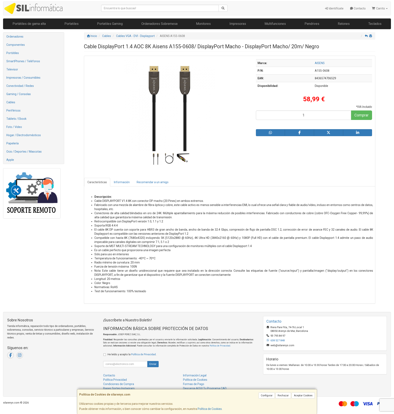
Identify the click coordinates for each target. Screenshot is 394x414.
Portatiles (71, 24)
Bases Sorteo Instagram (119, 388)
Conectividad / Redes (20, 85)
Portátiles (12, 53)
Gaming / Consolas (18, 94)
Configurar (267, 395)
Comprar (361, 115)
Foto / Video (14, 127)
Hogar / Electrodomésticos (23, 135)
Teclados (374, 24)
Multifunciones (275, 24)
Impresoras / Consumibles (23, 77)
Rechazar (283, 395)
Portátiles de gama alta (29, 24)
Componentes (15, 44)
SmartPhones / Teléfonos (23, 61)
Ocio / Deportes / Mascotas (24, 151)
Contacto (359, 8)
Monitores (203, 24)
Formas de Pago (193, 384)
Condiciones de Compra (118, 384)
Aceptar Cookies (303, 395)
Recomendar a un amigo (152, 182)
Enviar (152, 364)
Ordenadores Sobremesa (159, 24)
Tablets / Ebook (16, 118)
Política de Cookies (210, 409)
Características (97, 182)
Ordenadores (14, 36)
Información (122, 182)
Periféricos (13, 110)
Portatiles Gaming (110, 24)
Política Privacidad (115, 379)
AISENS (320, 63)
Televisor (12, 69)
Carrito (381, 8)
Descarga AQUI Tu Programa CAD (205, 388)
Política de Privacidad (220, 346)
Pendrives (312, 24)
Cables (10, 102)
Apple (10, 159)
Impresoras (237, 24)
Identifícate (336, 8)
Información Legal (194, 375)
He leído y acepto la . (132, 354)
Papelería (12, 143)
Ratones (344, 24)
